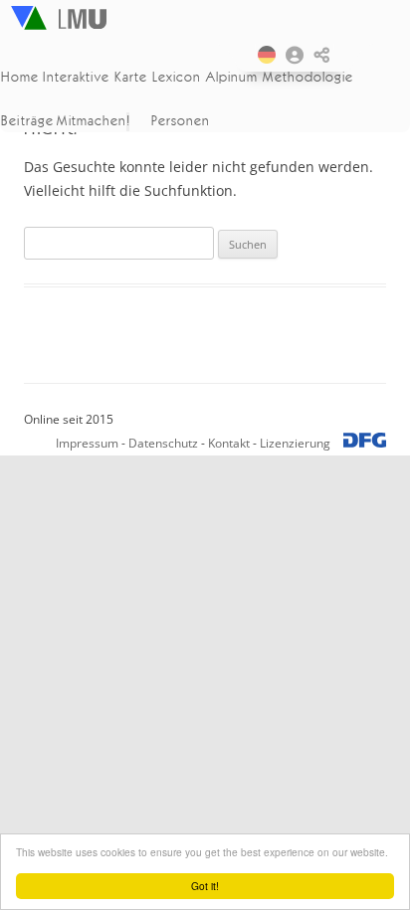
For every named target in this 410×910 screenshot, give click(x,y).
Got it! (205, 885)
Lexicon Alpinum (205, 77)
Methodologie (309, 77)
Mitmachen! (94, 120)
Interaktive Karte (94, 77)
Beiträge (27, 120)
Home (20, 77)
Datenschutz (163, 443)
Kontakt (229, 443)
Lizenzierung (295, 443)
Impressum (87, 443)
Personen (180, 120)
